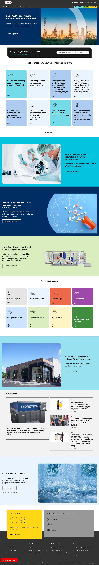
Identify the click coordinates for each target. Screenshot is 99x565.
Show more (49, 132)
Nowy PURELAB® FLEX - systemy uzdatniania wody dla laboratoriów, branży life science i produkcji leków (82, 86)
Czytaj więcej (9, 488)
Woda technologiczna (56, 550)
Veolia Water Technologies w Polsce (82, 547)
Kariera (82, 2)
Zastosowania (55, 544)
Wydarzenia (57, 317)
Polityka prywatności (31, 562)
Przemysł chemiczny (12, 550)
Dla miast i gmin (37, 299)
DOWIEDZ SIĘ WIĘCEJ (12, 34)
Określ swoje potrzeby (9, 560)
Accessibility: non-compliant (73, 562)
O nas (75, 544)
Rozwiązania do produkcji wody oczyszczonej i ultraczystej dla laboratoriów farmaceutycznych (60, 86)
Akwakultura (10, 547)
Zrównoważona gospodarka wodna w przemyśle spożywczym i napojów (38, 115)
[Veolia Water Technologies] (8, 2)
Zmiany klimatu (78, 6)
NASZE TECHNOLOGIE (19, 54)
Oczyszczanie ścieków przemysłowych (60, 552)
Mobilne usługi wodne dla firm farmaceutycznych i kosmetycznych (16, 113)
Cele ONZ (86, 6)
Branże (9, 544)
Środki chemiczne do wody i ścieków (38, 550)
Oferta (8, 6)
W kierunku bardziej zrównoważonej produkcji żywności (16, 82)
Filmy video (79, 299)
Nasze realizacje (37, 317)
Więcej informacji (15, 534)
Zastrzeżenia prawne (19, 562)
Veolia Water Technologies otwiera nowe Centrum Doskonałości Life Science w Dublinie (82, 421)
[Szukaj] (73, 7)
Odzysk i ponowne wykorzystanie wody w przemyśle (38, 82)
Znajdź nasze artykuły (8, 493)
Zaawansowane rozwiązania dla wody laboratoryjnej (60, 112)
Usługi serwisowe (14, 317)
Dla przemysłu (13, 299)
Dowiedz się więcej (72, 171)
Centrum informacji (25, 6)
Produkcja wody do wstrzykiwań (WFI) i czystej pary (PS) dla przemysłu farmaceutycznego (82, 115)
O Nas (72, 2)
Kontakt (87, 2)
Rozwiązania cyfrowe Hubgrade (36, 552)
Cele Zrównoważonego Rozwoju (81, 319)
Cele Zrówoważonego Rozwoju (80, 550)
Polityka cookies (61, 562)
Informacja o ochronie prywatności (46, 562)
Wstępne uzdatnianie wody (57, 547)
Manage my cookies (87, 562)
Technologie (57, 299)
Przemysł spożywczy (12, 552)
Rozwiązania (15, 6)
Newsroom (76, 2)
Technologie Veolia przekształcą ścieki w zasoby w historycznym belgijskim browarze (80, 405)
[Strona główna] (3, 7)
